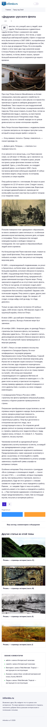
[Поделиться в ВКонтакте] (12, 514)
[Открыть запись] (23, 550)
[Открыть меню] (44, 4)
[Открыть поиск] (29, 4)
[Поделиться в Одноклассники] (34, 514)
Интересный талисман (25, 660)
